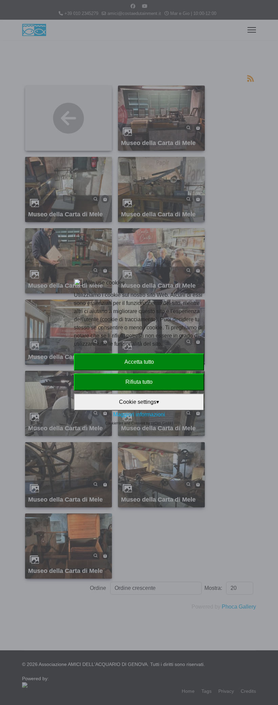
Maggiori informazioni (139, 414)
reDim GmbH (162, 423)
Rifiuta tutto (139, 382)
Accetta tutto (139, 362)
